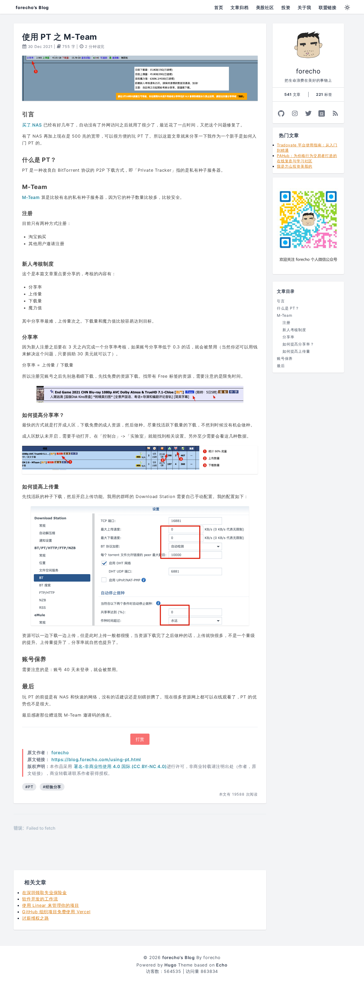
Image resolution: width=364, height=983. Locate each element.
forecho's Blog (32, 7)
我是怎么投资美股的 (294, 166)
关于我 (304, 7)
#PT (29, 786)
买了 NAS (32, 124)
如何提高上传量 (296, 351)
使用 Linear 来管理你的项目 (50, 905)
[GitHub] (281, 113)
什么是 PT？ (288, 308)
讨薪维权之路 (35, 918)
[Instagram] (294, 113)
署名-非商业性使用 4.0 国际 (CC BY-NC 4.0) (120, 766)
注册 (286, 322)
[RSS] (335, 113)
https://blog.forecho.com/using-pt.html (96, 759)
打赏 (140, 739)
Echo (221, 965)
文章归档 (239, 7)
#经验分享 (52, 786)
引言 (281, 301)
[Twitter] (308, 113)
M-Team (31, 197)
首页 (218, 7)
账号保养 (285, 358)
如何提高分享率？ (298, 344)
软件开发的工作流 (40, 899)
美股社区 (265, 7)
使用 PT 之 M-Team (59, 37)
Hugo (170, 965)
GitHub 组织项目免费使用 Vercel (56, 911)
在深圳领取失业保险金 (44, 892)
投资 (285, 7)
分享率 (288, 337)
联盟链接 (328, 7)
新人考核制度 (294, 329)
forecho (60, 752)
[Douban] (321, 113)
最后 (281, 365)
